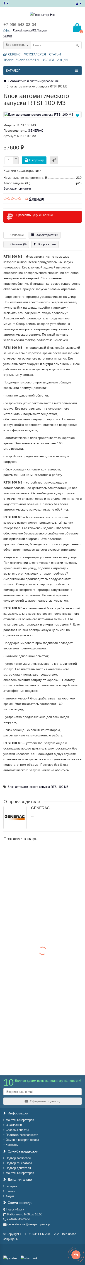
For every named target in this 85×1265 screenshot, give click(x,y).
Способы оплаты (17, 1130)
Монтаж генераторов (20, 1120)
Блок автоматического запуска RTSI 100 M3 (37, 786)
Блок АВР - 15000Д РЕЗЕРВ (25, 905)
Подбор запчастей (18, 1158)
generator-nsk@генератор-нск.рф (29, 1224)
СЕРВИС (14, 54)
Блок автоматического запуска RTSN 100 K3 (38, 853)
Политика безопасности (22, 1135)
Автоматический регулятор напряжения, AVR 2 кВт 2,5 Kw (39, 969)
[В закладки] (77, 115)
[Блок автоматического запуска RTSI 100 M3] (42, 114)
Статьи (10, 1191)
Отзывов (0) (18, 244)
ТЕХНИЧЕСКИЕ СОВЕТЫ (21, 60)
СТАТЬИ (55, 54)
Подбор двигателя (18, 1168)
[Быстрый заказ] (54, 160)
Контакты (12, 1144)
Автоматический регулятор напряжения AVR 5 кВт (42, 1028)
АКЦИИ (62, 60)
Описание (17, 235)
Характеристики (47, 235)
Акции (10, 1196)
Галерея (11, 1186)
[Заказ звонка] (75, 1254)
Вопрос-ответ (47, 244)
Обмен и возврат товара (22, 1139)
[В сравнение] (77, 120)
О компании (14, 1125)
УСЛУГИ (48, 60)
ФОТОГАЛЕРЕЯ (35, 54)
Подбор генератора (19, 1163)
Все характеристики (17, 188)
